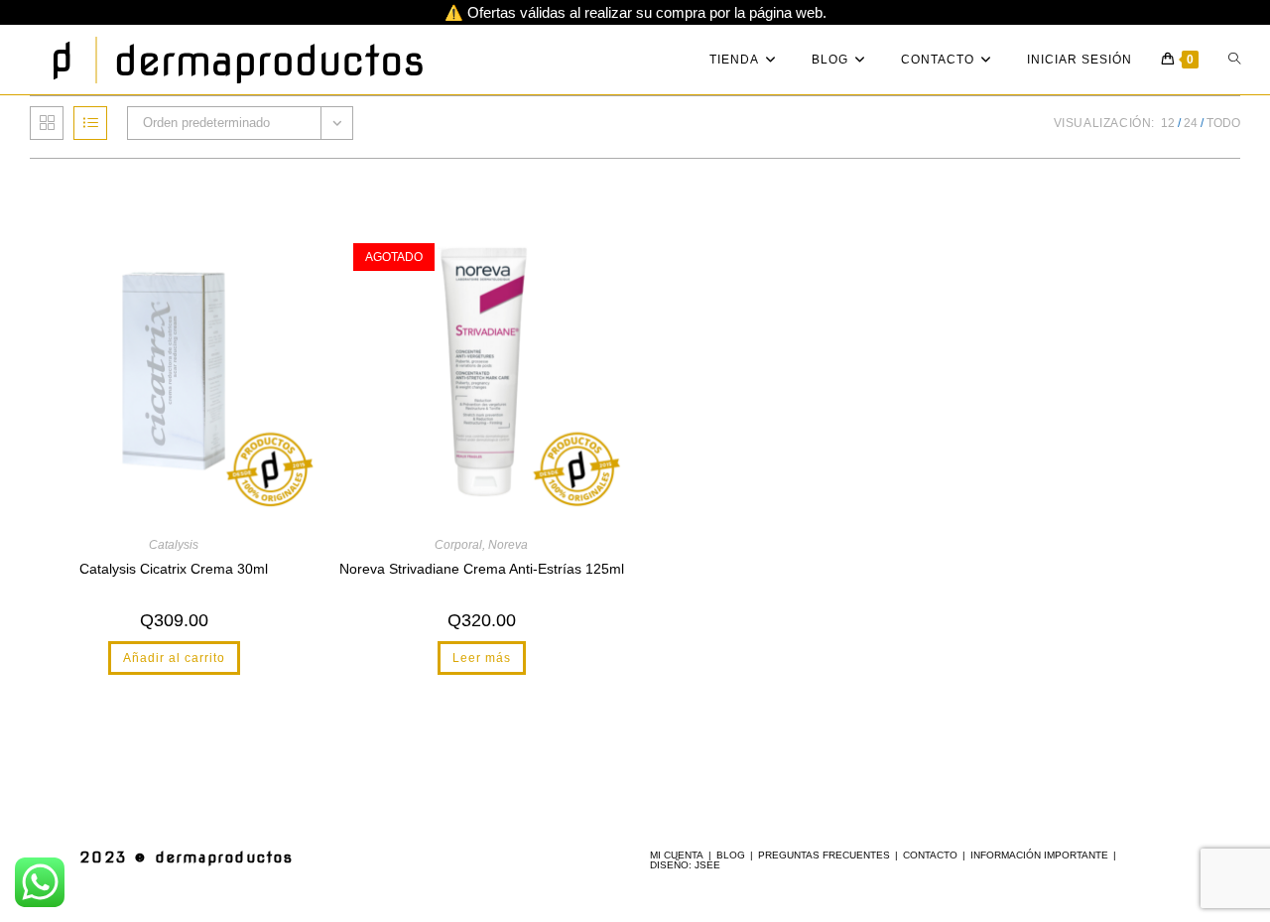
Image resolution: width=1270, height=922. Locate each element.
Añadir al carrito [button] (174, 658)
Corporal (458, 545)
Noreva (508, 545)
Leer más (481, 658)
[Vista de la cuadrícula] (47, 123)
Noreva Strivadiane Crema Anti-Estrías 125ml (481, 569)
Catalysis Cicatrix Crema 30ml (173, 569)
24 (1191, 123)
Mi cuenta (676, 855)
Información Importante (1039, 855)
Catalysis (173, 545)
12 (1168, 123)
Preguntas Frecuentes (824, 855)
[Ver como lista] (90, 123)
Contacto (930, 855)
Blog (730, 855)
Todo (1223, 123)
